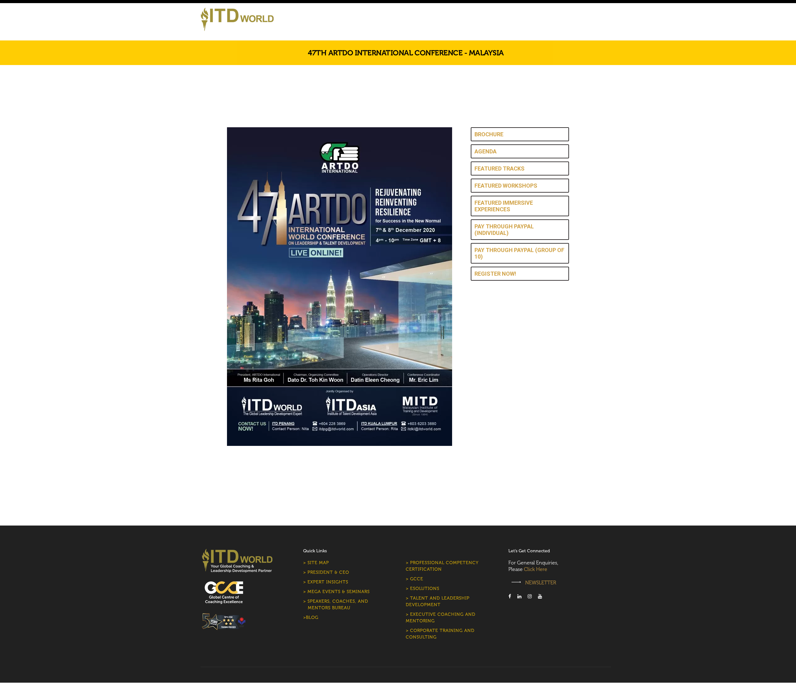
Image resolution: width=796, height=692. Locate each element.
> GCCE (414, 579)
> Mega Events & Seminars (336, 591)
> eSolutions (422, 588)
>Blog (310, 617)
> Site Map (316, 562)
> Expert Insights (325, 582)
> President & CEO (326, 572)
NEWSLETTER (540, 583)
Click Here (535, 569)
